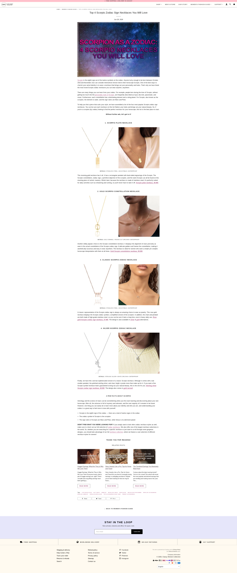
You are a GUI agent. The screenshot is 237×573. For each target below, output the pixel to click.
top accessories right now (112, 494)
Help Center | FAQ (63, 553)
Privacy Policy (176, 549)
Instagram (125, 558)
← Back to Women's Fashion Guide (118, 508)
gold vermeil (128, 388)
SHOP (158, 4)
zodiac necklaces (114, 427)
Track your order (62, 556)
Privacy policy (93, 556)
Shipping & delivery (63, 550)
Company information (174, 554)
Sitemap (91, 558)
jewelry (103, 492)
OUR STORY (182, 4)
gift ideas (96, 492)
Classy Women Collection (171, 557)
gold (138, 320)
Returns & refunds (63, 558)
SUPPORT (218, 4)
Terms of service (94, 553)
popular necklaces (96, 494)
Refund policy (92, 550)
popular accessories (149, 492)
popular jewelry (82, 494)
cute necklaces (87, 492)
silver (132, 320)
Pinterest (124, 556)
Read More (83, 486)
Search (59, 561)
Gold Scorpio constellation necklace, (126, 251)
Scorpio (80, 80)
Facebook (124, 550)
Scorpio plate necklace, (147, 183)
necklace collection (116, 432)
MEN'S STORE (170, 4)
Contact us (91, 561)
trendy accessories (128, 494)
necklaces (122, 492)
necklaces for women (134, 492)
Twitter (123, 553)
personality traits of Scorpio (104, 95)
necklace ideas (113, 492)
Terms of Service (173, 551)
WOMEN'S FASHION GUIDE (200, 4)
